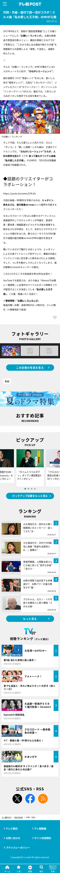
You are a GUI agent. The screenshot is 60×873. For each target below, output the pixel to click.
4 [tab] (35, 489)
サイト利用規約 (42, 838)
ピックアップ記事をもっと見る (30, 495)
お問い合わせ (13, 838)
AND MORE (18, 817)
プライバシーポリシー (18, 847)
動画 (7, 381)
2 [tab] (28, 489)
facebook (30, 798)
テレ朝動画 (40, 828)
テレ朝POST (30, 4)
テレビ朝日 (12, 828)
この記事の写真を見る (30, 367)
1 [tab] (25, 489)
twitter (17, 798)
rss (43, 798)
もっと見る (30, 619)
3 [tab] (31, 489)
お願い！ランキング (28, 300)
